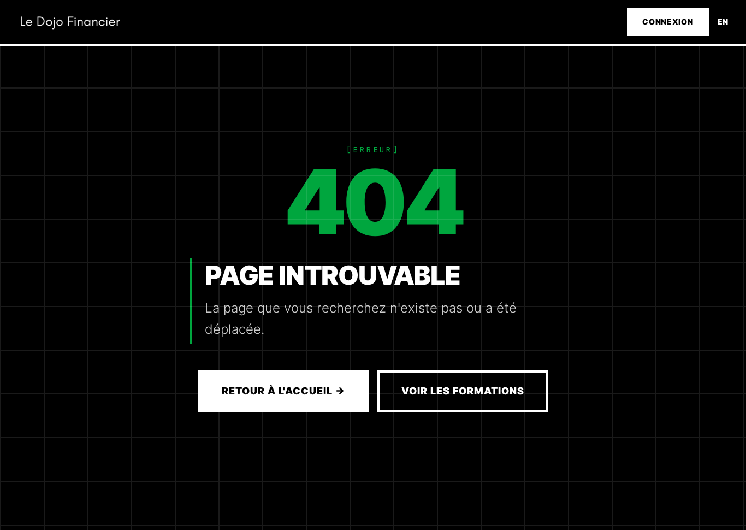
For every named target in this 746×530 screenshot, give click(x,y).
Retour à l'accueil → (283, 391)
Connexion (667, 21)
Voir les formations (462, 391)
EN (723, 21)
